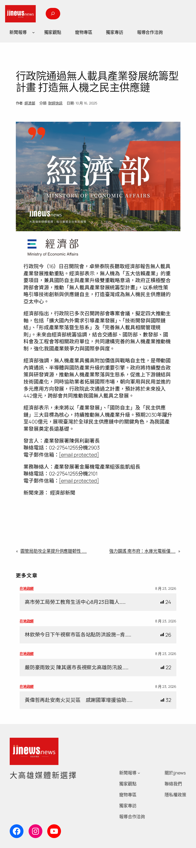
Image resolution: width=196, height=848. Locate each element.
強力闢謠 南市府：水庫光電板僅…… (142, 551)
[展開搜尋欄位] (53, 13)
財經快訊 (55, 103)
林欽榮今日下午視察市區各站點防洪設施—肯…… (78, 634)
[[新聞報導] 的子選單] (33, 32)
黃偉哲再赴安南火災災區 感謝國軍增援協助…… (78, 700)
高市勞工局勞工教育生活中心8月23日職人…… (75, 602)
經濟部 (29, 103)
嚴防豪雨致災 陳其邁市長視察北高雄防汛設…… (76, 667)
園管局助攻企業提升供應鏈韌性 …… (53, 551)
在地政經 (27, 588)
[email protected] (79, 454)
